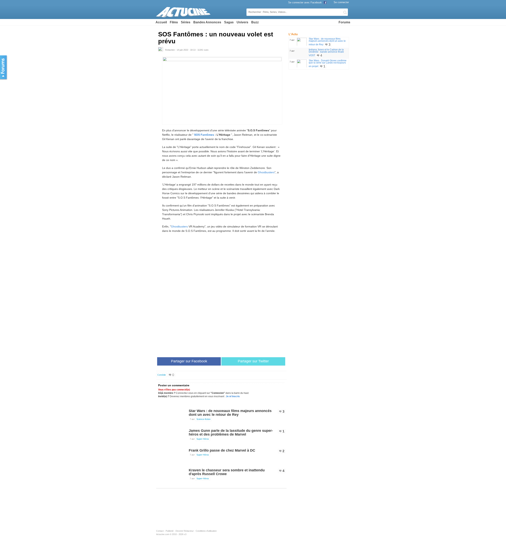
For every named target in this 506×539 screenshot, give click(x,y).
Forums (344, 22)
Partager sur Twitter (253, 361)
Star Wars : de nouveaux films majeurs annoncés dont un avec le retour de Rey (230, 413)
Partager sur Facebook (189, 361)
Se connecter (341, 2)
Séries (185, 22)
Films (174, 22)
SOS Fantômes (204, 134)
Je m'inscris (233, 396)
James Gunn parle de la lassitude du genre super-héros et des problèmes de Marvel (231, 433)
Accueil (161, 22)
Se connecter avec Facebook (305, 2)
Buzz (255, 22)
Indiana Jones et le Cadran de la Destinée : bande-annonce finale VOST (326, 52)
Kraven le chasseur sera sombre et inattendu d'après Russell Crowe (227, 472)
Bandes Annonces (207, 22)
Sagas (229, 22)
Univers (242, 22)
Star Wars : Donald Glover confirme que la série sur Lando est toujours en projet (327, 63)
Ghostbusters (266, 172)
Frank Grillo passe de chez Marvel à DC (222, 450)
